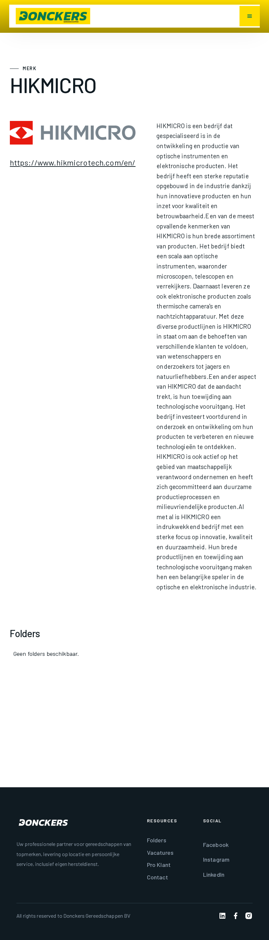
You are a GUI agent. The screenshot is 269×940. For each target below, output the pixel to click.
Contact (157, 877)
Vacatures (160, 852)
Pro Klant (159, 864)
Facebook (216, 844)
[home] (52, 16)
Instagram (216, 859)
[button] (249, 16)
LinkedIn (213, 874)
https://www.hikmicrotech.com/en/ (72, 162)
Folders (156, 840)
